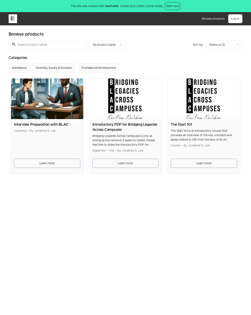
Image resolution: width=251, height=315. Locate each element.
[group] (110, 67)
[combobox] (107, 44)
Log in (235, 18)
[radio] (19, 67)
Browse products (213, 18)
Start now (172, 6)
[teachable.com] (111, 6)
